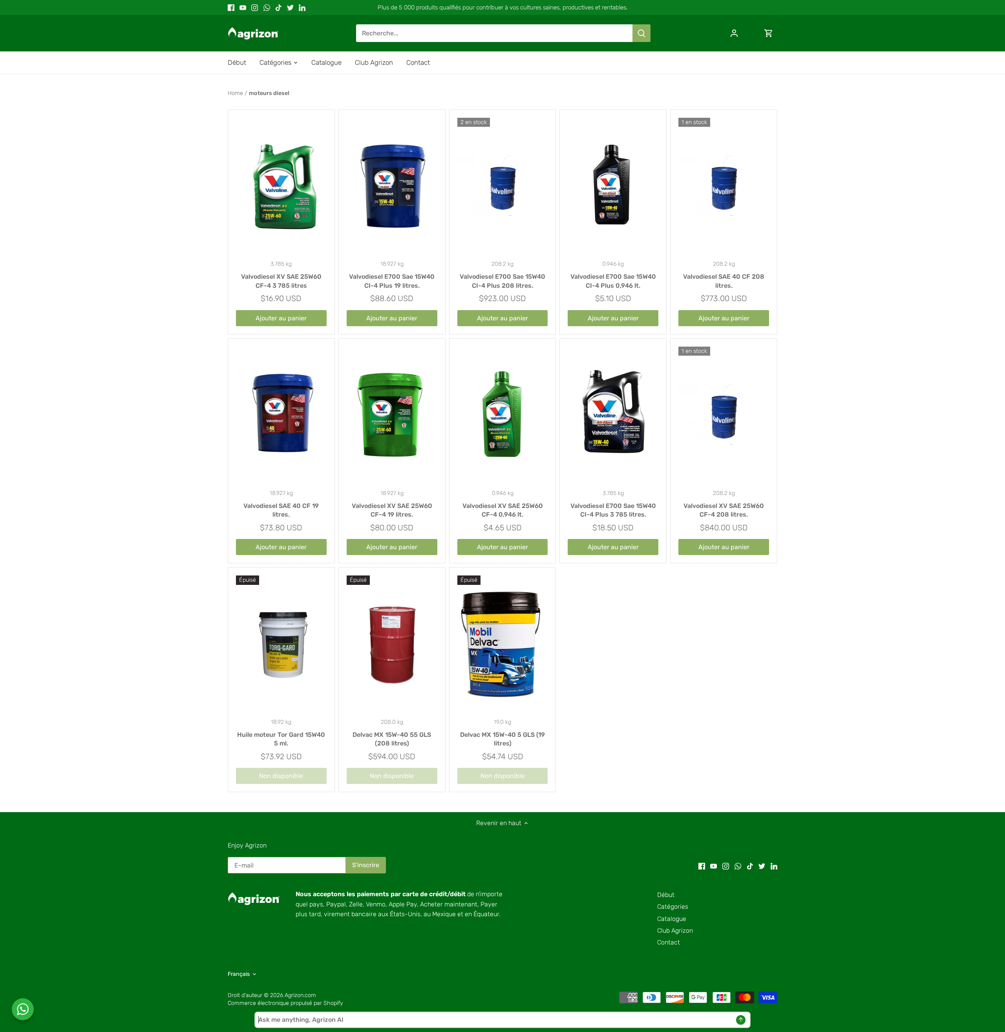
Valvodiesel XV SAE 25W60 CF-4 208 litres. (723, 510)
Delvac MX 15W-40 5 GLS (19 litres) (502, 739)
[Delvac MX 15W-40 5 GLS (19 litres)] (502, 643)
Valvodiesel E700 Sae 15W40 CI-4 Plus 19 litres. (392, 281)
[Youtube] (242, 7)
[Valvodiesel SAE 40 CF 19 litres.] (281, 415)
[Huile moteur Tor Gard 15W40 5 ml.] (281, 643)
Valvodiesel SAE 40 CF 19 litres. (281, 510)
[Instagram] (254, 7)
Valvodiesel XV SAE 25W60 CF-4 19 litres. (392, 510)
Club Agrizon (675, 930)
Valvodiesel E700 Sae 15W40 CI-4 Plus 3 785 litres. (613, 510)
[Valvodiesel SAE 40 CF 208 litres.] (723, 186)
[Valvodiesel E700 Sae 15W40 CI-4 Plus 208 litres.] (502, 186)
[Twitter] (290, 7)
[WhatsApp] (266, 7)
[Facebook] (231, 7)
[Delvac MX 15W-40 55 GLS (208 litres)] (392, 643)
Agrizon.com (300, 995)
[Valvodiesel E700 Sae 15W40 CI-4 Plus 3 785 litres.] (613, 415)
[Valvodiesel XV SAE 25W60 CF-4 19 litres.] (392, 415)
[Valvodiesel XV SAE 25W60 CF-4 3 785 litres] (281, 186)
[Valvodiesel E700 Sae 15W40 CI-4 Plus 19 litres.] (392, 186)
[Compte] (734, 33)
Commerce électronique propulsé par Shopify (285, 1003)
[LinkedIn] (302, 7)
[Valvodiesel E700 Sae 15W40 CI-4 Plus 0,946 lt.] (613, 186)
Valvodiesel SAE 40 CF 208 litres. (723, 281)
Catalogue (671, 918)
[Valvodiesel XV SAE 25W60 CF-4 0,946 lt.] (502, 415)
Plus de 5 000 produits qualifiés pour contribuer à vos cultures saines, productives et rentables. (503, 7)
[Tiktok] (278, 7)
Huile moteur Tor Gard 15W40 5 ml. (281, 739)
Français (239, 974)
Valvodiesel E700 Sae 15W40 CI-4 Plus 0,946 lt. (613, 281)
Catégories (672, 906)
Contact (668, 942)
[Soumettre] (641, 33)
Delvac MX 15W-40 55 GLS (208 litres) (392, 739)
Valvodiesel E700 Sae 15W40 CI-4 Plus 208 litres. (502, 281)
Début (665, 895)
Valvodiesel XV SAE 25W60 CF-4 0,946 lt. (502, 510)
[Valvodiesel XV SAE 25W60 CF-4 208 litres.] (723, 415)
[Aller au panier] (768, 33)
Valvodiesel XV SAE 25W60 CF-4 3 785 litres (281, 281)
